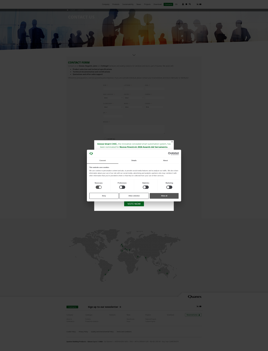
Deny (104, 196)
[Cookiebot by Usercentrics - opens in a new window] (169, 153)
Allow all (164, 196)
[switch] (122, 187)
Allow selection (134, 196)
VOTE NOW (134, 203)
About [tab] (165, 160)
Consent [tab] (102, 160)
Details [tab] (134, 160)
